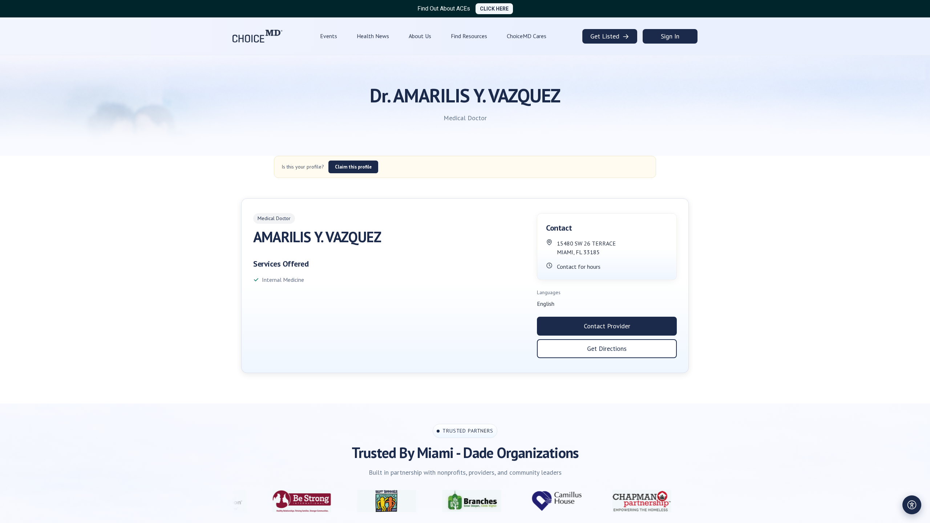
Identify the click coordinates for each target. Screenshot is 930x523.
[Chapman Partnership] (590, 501)
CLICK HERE (494, 9)
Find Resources (469, 36)
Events (328, 36)
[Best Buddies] (335, 501)
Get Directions (607, 348)
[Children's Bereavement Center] (675, 500)
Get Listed (609, 36)
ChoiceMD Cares (526, 36)
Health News (373, 36)
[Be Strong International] (250, 501)
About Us (420, 36)
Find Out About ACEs (443, 8)
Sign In (670, 36)
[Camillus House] (505, 501)
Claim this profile (353, 167)
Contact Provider (607, 326)
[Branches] (420, 501)
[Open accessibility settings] (911, 504)
